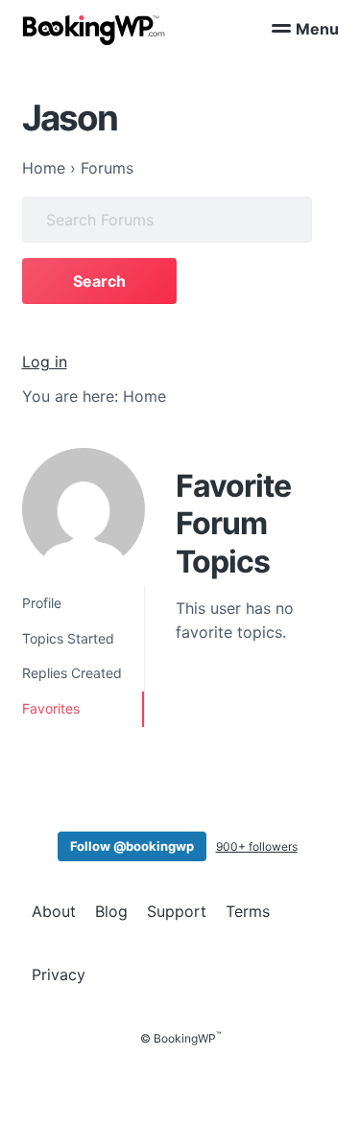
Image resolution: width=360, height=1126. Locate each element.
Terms (248, 911)
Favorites (51, 708)
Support (176, 911)
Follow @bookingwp (132, 846)
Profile (41, 603)
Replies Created (72, 673)
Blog (111, 911)
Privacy (58, 974)
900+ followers (257, 846)
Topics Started (68, 638)
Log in (44, 361)
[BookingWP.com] (94, 30)
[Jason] (83, 509)
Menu (317, 28)
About (54, 911)
